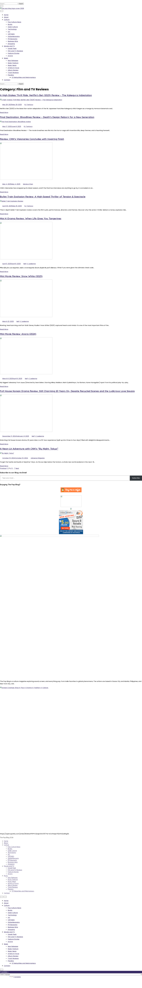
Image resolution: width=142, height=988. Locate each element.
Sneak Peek (12, 48)
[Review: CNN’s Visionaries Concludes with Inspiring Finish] (26, 179)
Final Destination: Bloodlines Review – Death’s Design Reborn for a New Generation (47, 117)
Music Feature (13, 63)
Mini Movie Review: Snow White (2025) (21, 276)
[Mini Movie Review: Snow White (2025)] (26, 316)
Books (10, 24)
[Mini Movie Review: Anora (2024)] (26, 374)
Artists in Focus (13, 68)
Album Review (13, 70)
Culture (6, 20)
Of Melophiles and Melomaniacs (24, 77)
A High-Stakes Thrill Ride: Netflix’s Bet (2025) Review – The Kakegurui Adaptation (46, 95)
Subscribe (136, 478)
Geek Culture (13, 27)
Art (9, 32)
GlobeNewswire (14, 36)
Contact (7, 80)
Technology (12, 29)
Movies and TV (9, 46)
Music (6, 58)
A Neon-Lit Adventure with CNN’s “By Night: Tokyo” (29, 448)
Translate (17, 977)
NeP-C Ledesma (29, 264)
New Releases (13, 60)
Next (17, 468)
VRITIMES (11, 34)
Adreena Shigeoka (38, 458)
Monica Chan (28, 184)
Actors (10, 56)
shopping (11, 44)
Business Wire (13, 41)
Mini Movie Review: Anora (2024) (18, 333)
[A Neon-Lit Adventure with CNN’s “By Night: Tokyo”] (7, 453)
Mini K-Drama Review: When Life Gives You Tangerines (30, 218)
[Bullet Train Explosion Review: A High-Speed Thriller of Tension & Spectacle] (11, 201)
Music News (12, 65)
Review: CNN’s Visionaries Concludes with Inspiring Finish (32, 139)
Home (6, 15)
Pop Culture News (14, 22)
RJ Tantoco (28, 104)
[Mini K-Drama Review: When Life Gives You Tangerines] (26, 259)
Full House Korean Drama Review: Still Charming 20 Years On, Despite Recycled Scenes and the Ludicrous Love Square (67, 391)
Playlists (11, 75)
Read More (4, 112)
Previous (3, 468)
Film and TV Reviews (15, 51)
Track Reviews (13, 73)
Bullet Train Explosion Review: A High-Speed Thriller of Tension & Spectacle (42, 196)
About (6, 17)
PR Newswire (12, 39)
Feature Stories (13, 53)
